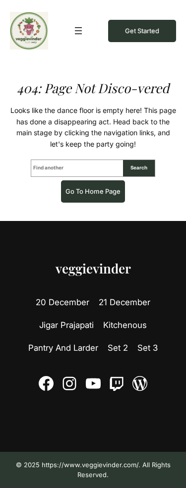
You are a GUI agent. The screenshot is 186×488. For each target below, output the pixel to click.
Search (138, 167)
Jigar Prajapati (66, 325)
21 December (124, 302)
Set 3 (147, 348)
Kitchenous (125, 325)
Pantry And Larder (63, 348)
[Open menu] (78, 31)
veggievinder (93, 268)
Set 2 (118, 348)
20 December (62, 302)
